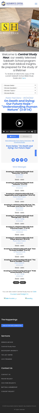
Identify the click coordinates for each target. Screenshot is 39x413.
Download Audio (19, 142)
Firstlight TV (24, 294)
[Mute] (32, 131)
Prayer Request (7, 379)
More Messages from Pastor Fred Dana (18, 141)
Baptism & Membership (9, 387)
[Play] (4, 131)
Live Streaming (6, 359)
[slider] (18, 131)
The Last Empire (7, 355)
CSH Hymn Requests (8, 383)
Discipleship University (9, 351)
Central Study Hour (8, 346)
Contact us (5, 374)
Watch (14, 136)
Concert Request (8, 391)
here (24, 78)
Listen (27, 136)
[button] (19, 123)
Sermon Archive (7, 342)
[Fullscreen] (35, 131)
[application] (19, 123)
